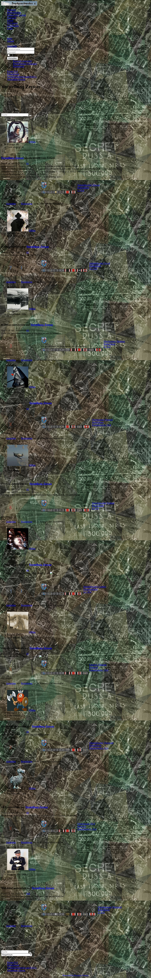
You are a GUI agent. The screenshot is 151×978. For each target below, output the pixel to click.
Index (9, 38)
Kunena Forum (81, 975)
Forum (10, 20)
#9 (27, 813)
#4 (27, 408)
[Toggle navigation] (2, 34)
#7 (27, 654)
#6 (27, 570)
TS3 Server (12, 23)
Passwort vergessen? (22, 61)
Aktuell (10, 41)
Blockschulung (14, 12)
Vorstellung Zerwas (12, 157)
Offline (32, 142)
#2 (27, 252)
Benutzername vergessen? (25, 63)
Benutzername (41, 49)
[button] (12, 46)
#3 (27, 330)
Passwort (39, 52)
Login (10, 28)
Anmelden (12, 58)
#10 (28, 893)
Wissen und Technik (16, 15)
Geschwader (13, 26)
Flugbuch (11, 10)
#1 (27, 163)
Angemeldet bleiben (19, 55)
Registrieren (18, 66)
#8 (27, 732)
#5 (27, 489)
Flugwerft (11, 18)
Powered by (68, 975)
